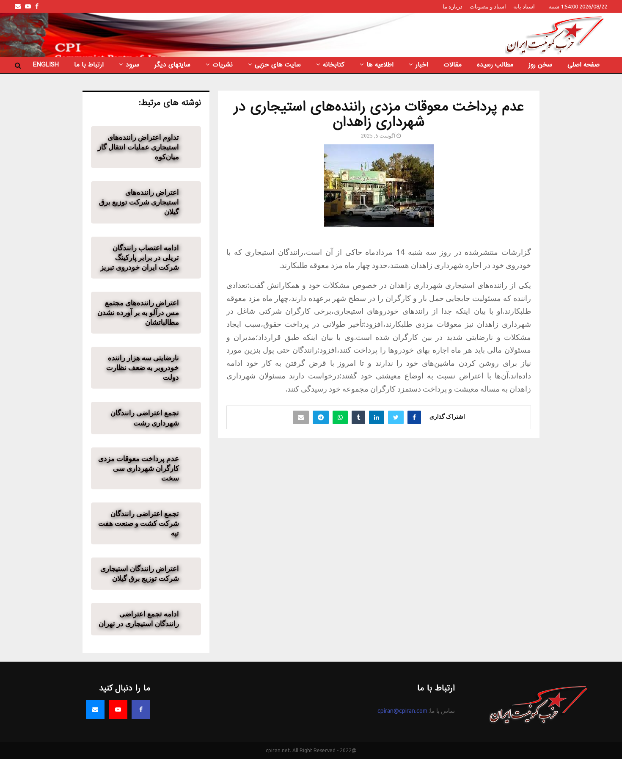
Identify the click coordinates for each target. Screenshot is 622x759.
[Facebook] (141, 709)
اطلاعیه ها (380, 65)
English (46, 65)
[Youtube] (118, 709)
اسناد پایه (524, 6)
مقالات (452, 65)
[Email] (95, 709)
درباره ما (452, 6)
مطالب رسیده (495, 65)
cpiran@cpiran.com (402, 710)
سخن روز (540, 65)
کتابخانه (333, 65)
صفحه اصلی (583, 65)
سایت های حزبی (278, 65)
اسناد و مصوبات (488, 6)
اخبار (422, 65)
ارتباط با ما (89, 65)
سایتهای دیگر (172, 65)
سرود (132, 65)
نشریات (222, 65)
